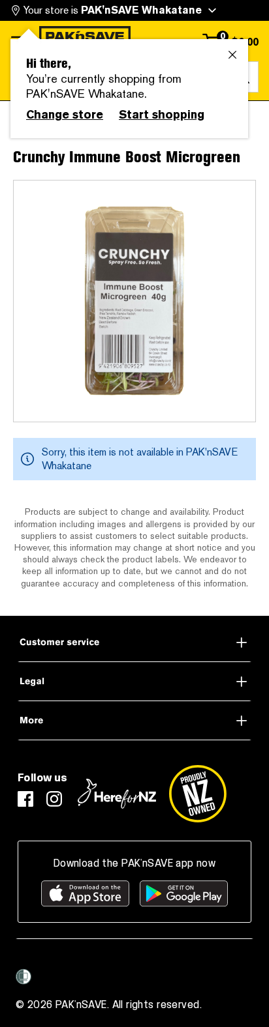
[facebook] (25, 799)
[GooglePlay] (184, 893)
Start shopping (161, 115)
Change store (64, 115)
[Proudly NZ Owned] (198, 793)
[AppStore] (85, 893)
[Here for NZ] (117, 794)
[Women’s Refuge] (23, 977)
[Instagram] (54, 799)
